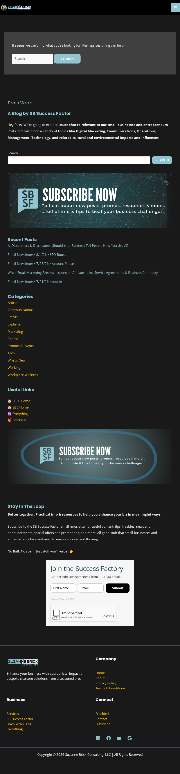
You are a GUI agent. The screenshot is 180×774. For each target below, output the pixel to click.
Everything (21, 413)
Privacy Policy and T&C (62, 599)
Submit (117, 588)
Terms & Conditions (110, 688)
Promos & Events (21, 345)
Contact (101, 719)
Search (13, 153)
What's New (16, 360)
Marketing (15, 331)
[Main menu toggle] (175, 7)
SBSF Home (21, 401)
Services (13, 713)
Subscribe (102, 724)
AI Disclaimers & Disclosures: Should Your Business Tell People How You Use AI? (68, 245)
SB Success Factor (20, 719)
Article (12, 302)
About (99, 678)
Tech (11, 353)
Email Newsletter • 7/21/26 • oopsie (35, 281)
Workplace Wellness (23, 374)
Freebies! (19, 420)
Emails (13, 317)
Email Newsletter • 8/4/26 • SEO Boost (37, 254)
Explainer (15, 324)
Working (14, 367)
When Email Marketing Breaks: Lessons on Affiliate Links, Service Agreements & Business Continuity (83, 272)
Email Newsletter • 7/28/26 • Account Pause (41, 263)
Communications (20, 309)
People (13, 338)
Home (100, 672)
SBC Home (21, 407)
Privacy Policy (105, 683)
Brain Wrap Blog (19, 724)
